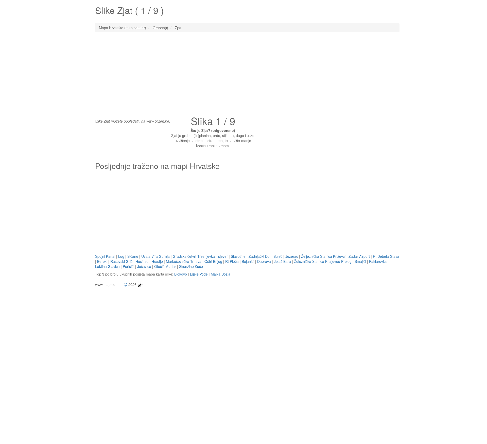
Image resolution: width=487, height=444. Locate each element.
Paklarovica (378, 261)
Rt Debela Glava (386, 256)
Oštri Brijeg (213, 261)
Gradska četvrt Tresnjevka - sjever (200, 256)
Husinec (141, 261)
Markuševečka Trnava (183, 261)
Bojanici (248, 261)
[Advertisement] (243, 72)
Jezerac (291, 256)
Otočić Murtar (165, 266)
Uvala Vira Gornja (155, 256)
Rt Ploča (232, 261)
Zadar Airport (359, 256)
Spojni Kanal (105, 256)
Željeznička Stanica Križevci (323, 256)
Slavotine (238, 256)
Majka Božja (220, 274)
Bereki (102, 261)
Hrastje (157, 261)
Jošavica (144, 266)
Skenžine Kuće (191, 266)
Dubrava (264, 261)
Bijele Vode (199, 274)
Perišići (128, 266)
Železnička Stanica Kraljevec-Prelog (323, 261)
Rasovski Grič (121, 261)
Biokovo (180, 274)
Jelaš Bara (282, 261)
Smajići (360, 261)
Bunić (277, 256)
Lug (121, 256)
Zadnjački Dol (259, 256)
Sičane (132, 256)
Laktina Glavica (107, 266)
